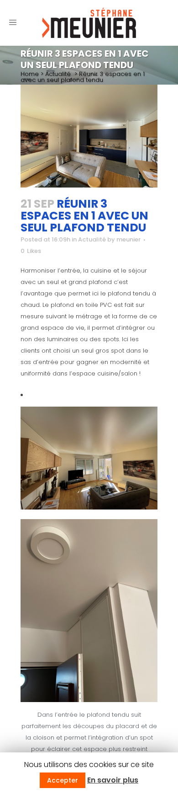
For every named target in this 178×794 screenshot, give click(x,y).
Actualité (58, 74)
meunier (128, 239)
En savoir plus (112, 780)
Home (30, 74)
